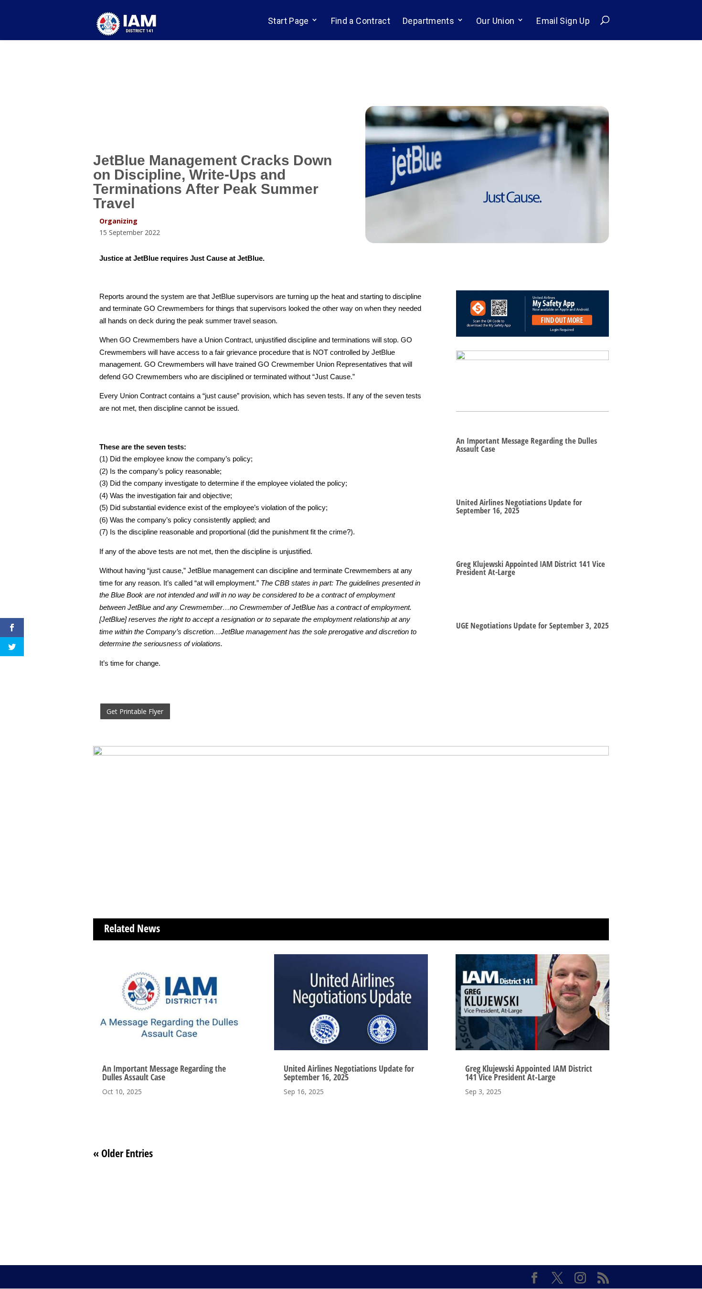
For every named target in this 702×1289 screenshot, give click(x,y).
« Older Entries (123, 1153)
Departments (428, 21)
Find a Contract (360, 21)
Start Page (288, 21)
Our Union (495, 21)
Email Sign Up (563, 21)
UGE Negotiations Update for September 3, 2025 (532, 625)
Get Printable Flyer (134, 711)
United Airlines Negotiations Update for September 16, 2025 (519, 506)
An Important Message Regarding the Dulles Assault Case (526, 444)
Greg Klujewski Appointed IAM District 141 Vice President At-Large (530, 567)
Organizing (118, 220)
